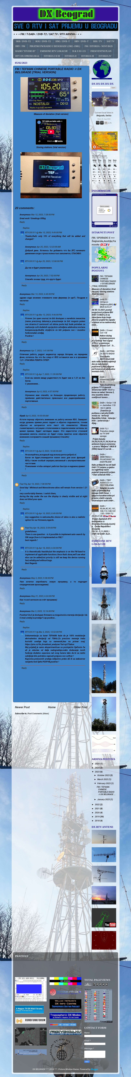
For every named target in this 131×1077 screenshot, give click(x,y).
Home (52, 707)
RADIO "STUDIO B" (25, 51)
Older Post (80, 707)
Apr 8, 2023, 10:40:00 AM (50, 451)
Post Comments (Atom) (38, 713)
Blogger (94, 1069)
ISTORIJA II (71, 56)
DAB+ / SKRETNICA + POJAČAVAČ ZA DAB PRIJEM (107, 458)
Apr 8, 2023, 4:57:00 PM (47, 391)
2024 (97, 768)
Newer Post (22, 707)
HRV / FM (20, 46)
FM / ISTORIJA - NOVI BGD (98, 46)
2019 (97, 816)
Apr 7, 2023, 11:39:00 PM (50, 374)
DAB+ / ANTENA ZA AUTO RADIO (107, 352)
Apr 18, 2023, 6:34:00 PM (50, 548)
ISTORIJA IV (105, 56)
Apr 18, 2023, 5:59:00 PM (44, 528)
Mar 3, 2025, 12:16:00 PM (42, 611)
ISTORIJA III (87, 56)
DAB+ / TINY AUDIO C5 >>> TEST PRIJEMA (107, 482)
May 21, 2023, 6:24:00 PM (43, 596)
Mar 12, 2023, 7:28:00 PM (42, 214)
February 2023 (104, 783)
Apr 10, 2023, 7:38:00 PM (39, 484)
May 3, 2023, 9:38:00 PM (42, 578)
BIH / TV (97, 41)
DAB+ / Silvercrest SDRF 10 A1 (107, 379)
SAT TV (110, 41)
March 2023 (103, 779)
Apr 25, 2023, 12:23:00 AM (49, 247)
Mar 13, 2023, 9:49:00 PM (50, 232)
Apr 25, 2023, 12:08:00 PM (51, 261)
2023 (97, 772)
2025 (97, 763)
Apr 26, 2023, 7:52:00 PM (48, 275)
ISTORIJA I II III (52, 56)
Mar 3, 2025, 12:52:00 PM (50, 632)
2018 (97, 820)
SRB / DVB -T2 (23, 41)
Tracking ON (104, 78)
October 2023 (103, 775)
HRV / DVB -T (82, 41)
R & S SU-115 (79, 51)
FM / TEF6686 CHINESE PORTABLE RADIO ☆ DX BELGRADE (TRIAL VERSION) (104, 281)
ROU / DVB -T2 (43, 41)
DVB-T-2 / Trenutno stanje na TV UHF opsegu (107, 432)
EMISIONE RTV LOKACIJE (54, 51)
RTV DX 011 (30, 232)
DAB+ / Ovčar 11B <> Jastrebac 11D (108, 404)
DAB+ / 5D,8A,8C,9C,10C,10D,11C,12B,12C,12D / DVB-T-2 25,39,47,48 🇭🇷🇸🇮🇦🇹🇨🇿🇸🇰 (104, 511)
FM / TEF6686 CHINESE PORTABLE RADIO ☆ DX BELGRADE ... (106, 791)
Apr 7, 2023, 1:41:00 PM (42, 350)
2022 (97, 804)
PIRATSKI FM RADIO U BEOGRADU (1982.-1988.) (55, 46)
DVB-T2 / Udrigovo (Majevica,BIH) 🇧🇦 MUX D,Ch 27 (108, 303)
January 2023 (103, 799)
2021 (97, 808)
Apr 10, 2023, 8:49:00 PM (50, 513)
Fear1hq (23, 484)
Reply (22, 222)
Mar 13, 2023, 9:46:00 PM (50, 315)
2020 (97, 812)
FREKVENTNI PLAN (100, 51)
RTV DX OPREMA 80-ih (27, 56)
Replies (26, 228)
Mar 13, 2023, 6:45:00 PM (42, 294)
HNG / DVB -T (63, 41)
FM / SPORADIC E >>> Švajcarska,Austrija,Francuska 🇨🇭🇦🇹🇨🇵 (104, 241)
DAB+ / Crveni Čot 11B (106, 331)
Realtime (98, 78)
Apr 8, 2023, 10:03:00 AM (37, 416)
